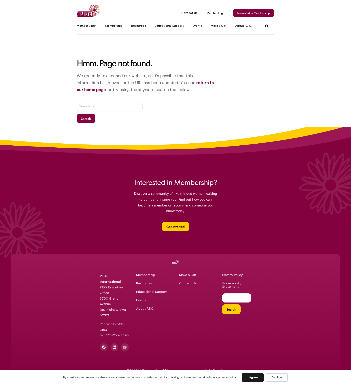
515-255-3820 (117, 335)
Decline (277, 377)
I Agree (253, 377)
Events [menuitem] (197, 25)
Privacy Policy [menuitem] (232, 275)
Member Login (216, 13)
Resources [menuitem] (138, 25)
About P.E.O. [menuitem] (243, 25)
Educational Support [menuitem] (169, 25)
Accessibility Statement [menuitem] (231, 285)
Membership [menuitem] (113, 25)
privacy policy (227, 377)
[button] (267, 26)
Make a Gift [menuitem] (219, 25)
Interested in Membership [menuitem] (253, 13)
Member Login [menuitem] (87, 25)
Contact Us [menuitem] (189, 13)
